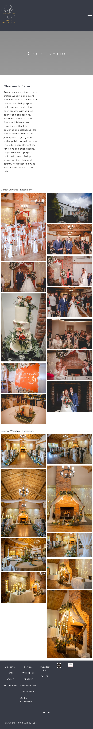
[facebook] (44, 713)
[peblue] (8, 5)
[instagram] (49, 713)
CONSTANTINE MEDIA (28, 723)
